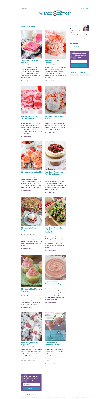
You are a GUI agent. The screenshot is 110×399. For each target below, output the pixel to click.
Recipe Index (46, 20)
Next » (53, 368)
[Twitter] (83, 9)
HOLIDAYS (55, 20)
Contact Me (40, 397)
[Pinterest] (86, 9)
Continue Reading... (27, 80)
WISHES (63, 20)
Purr (87, 397)
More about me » (74, 43)
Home (38, 20)
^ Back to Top (24, 397)
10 (49, 368)
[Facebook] (85, 9)
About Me (70, 20)
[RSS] (81, 9)
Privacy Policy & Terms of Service (51, 397)
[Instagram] (88, 9)
